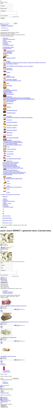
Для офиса (3, 194)
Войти (2, 391)
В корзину (4, 247)
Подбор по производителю (9, 39)
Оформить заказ (4, 406)
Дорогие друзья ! (7, 371)
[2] (2, 282)
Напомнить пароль (5, 392)
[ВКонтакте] (1, 227)
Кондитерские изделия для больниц (11, 162)
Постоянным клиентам (8, 45)
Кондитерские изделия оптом (9, 164)
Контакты (5, 42)
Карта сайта (5, 383)
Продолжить (3, 405)
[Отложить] (2, 311)
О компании (6, 43)
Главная (5, 198)
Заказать (3, 18)
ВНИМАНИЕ (6, 370)
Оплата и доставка (7, 41)
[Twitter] (2, 227)
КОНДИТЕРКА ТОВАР (8, 47)
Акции (4, 40)
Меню (12, 35)
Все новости (3, 364)
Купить (2, 277)
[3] (3, 282)
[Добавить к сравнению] (2, 310)
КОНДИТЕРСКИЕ (7, 48)
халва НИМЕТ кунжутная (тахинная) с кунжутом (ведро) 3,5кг (14, 321)
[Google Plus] (5, 227)
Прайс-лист (5, 38)
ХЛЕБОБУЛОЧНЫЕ (7, 174)
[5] (6, 282)
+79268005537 (4, 25)
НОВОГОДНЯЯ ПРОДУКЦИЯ (10, 165)
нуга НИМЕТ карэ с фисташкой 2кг (8, 337)
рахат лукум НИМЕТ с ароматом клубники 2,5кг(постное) (13, 305)
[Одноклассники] (4, 227)
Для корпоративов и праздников (12, 194)
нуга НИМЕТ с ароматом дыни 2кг (8, 356)
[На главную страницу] (3, 213)
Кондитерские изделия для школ (10, 163)
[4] (4, 282)
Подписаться (15, 378)
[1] (1, 282)
